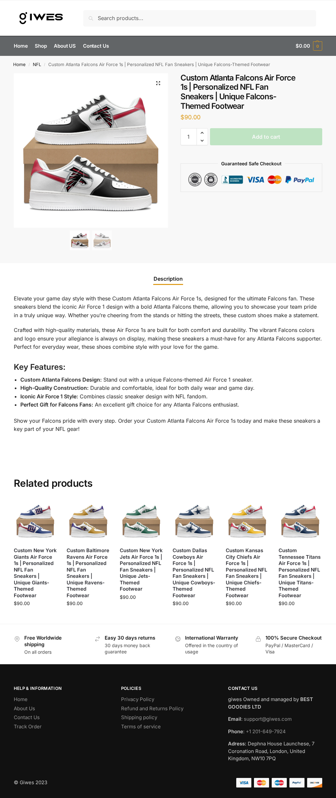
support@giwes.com (268, 719)
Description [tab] (168, 278)
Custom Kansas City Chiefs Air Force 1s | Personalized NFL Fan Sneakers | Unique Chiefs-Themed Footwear (246, 572)
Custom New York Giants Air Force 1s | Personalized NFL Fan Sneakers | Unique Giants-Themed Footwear (35, 572)
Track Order (28, 726)
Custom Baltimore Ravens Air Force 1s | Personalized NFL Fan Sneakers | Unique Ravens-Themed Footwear (88, 572)
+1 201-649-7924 (266, 731)
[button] (309, 46)
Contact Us (27, 717)
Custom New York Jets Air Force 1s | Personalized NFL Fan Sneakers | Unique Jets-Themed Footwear (141, 569)
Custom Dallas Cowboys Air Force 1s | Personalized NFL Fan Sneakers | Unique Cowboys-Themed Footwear (194, 572)
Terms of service (141, 726)
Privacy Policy (137, 699)
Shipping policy (139, 717)
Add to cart (266, 136)
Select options (35, 617)
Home (19, 64)
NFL (37, 64)
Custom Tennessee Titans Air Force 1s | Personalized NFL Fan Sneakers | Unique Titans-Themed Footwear (300, 572)
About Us (24, 708)
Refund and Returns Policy (152, 708)
